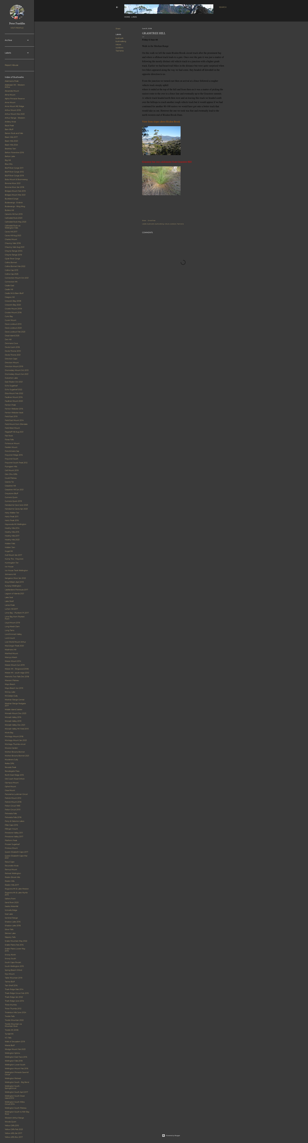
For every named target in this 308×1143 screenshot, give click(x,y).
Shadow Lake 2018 (13, 926)
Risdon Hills (9, 881)
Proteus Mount (11, 848)
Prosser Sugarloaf (12, 844)
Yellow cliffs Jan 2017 (13, 1133)
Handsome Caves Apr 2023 (16, 509)
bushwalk (119, 38)
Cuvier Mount (10, 320)
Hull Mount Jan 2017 (13, 555)
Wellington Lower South (15, 1065)
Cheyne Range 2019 (13, 255)
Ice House (9, 567)
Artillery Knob (10, 122)
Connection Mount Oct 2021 (17, 278)
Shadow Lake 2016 (12, 922)
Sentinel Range (11, 918)
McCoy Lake (10, 692)
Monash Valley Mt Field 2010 (17, 729)
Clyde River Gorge (12, 259)
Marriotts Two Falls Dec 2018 (17, 677)
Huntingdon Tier (12, 563)
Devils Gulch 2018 (12, 347)
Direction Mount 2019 (14, 366)
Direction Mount (12, 363)
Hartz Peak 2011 (11, 516)
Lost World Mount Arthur (15, 642)
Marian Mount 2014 (13, 661)
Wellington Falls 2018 (14, 1061)
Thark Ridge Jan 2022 (14, 997)
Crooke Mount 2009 (13, 309)
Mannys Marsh (11, 657)
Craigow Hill (10, 297)
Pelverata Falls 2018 (13, 817)
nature (118, 44)
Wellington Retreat (13, 1078)
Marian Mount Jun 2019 (15, 665)
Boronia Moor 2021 (13, 183)
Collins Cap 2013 (11, 270)
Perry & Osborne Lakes (14, 821)
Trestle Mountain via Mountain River (13, 1025)
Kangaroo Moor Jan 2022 (15, 578)
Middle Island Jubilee (13, 709)
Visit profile (17, 28)
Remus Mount (11, 869)
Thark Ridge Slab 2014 (14, 989)
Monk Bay (9, 733)
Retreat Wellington (13, 873)
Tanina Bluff (10, 982)
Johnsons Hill (10, 574)
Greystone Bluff (11, 493)
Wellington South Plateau (15, 1108)
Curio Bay (9, 316)
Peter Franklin (17, 23)
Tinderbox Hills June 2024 (15, 1012)
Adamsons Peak (12, 81)
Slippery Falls (10, 937)
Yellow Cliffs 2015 (12, 1125)
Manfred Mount (11, 653)
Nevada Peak (10, 767)
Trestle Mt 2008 (11, 1030)
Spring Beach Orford (13, 970)
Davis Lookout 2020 (13, 328)
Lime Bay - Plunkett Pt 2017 (17, 613)
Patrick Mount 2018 (13, 802)
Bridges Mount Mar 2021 (15, 195)
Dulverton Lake (11, 378)
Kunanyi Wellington (13, 586)
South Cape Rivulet (13, 962)
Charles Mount (11, 239)
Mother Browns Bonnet (15, 752)
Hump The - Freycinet (14, 559)
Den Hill (8, 339)
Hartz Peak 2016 (12, 520)
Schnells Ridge (11, 910)
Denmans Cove (11, 343)
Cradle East (9, 286)
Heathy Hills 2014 (12, 528)
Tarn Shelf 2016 (11, 985)
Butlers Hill (9, 210)
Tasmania (120, 51)
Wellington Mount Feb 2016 (16, 1068)
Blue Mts (8, 164)
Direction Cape (11, 359)
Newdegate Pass (12, 771)
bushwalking (121, 41)
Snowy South (10, 958)
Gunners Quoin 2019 (13, 501)
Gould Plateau (11, 478)
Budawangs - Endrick (14, 203)
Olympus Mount (12, 783)
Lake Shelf (9, 601)
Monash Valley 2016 (13, 717)
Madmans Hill (10, 650)
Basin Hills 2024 (11, 145)
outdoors (119, 48)
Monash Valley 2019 (13, 721)
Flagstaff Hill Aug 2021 (14, 432)
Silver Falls (9, 929)
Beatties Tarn (10, 149)
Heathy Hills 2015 (12, 532)
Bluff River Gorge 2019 (14, 176)
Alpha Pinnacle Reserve (15, 99)
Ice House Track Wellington (16, 570)
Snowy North (10, 955)
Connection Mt (11, 282)
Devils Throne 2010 (13, 351)
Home (127, 17)
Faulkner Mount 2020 (14, 401)
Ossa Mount (10, 790)
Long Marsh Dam (12, 626)
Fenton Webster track (14, 413)
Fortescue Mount (12, 443)
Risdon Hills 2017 (12, 885)
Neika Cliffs (9, 763)
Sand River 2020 (12, 902)
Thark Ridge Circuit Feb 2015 (17, 993)
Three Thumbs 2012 (13, 1009)
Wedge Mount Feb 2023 (15, 1049)
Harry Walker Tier (12, 513)
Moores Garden (11, 748)
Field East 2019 (11, 416)
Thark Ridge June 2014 (14, 1001)
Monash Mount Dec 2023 (15, 713)
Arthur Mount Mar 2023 (15, 114)
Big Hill (8, 160)
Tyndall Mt (9, 1034)
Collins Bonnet (11, 262)
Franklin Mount (11, 447)
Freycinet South (11, 459)
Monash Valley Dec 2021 (15, 725)
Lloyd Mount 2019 (12, 623)
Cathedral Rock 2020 (13, 218)
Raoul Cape (9, 862)
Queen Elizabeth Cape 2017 (16, 852)
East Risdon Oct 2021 (14, 382)
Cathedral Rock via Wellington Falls (12, 227)
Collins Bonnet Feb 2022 (15, 266)
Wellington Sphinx (12, 1053)
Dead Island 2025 (12, 336)
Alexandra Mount (12, 91)
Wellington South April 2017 (16, 1092)
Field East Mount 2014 (14, 420)
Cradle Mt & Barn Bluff (14, 293)
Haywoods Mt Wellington (15, 524)
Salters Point (10, 899)
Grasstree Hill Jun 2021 (14, 490)
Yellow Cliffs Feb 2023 (14, 1129)
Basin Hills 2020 (11, 141)
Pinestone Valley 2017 (14, 837)
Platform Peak (11, 840)
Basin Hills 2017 (11, 137)
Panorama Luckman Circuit (16, 794)
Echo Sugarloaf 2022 (13, 389)
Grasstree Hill (10, 486)
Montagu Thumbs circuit (15, 744)
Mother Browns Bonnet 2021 (17, 756)
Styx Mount (10, 974)
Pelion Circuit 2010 (12, 810)
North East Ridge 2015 (14, 775)
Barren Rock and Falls (14, 133)
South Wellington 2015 (14, 966)
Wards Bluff (10, 1045)
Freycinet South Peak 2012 (16, 463)
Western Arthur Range (14, 1118)
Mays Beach (10, 684)
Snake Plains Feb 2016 (14, 945)
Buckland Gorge (11, 199)
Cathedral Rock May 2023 (15, 222)
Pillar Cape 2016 (11, 825)
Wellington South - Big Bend (17, 1082)
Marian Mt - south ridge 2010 (17, 673)
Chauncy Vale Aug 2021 (14, 247)
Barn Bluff (9, 129)
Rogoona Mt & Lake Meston (17, 889)
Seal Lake (9, 914)
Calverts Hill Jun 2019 (13, 214)
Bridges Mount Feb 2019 (15, 191)
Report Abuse (11, 65)
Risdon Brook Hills (12, 877)
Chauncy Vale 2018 (13, 243)
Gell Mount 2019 (12, 470)
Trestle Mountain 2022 (14, 1020)
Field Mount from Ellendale (16, 424)
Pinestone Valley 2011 (14, 833)
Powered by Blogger (173, 1135)
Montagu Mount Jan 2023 (16, 740)
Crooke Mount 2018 (13, 312)
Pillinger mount (11, 829)
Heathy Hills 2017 (12, 536)
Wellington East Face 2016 (16, 1057)
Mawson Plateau (12, 680)
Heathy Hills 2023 (12, 540)
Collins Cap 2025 (11, 274)
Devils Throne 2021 (13, 355)
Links (134, 17)
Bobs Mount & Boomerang (16, 179)
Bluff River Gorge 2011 (14, 168)
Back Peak (9, 126)
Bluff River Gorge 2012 (14, 172)
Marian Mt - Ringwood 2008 (17, 669)
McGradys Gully (11, 696)
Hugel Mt (9, 551)
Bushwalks (137, 7)
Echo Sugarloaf (11, 386)
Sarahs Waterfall (11, 906)
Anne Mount (10, 102)
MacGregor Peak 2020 (14, 646)
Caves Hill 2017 (11, 232)
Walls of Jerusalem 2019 (15, 1042)
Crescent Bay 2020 (13, 305)
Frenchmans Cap (12, 451)
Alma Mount (10, 95)
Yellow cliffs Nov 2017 (14, 1137)
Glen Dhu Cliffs (11, 474)
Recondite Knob (12, 866)
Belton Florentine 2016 (14, 152)
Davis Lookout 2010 (13, 324)
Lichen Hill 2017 (11, 609)
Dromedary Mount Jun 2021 (16, 374)
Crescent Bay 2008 (13, 301)
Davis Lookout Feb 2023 (15, 332)
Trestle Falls (10, 1016)
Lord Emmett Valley (13, 634)
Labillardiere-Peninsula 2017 (16, 590)
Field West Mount (12, 428)
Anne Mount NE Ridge (14, 106)
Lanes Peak (10, 605)
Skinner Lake (10, 933)
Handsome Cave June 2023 (16, 505)
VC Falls (8, 1038)
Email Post (151, 220)
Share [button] (118, 29)
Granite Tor (9, 482)
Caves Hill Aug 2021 (13, 235)
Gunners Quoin (11, 497)
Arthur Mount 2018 (13, 110)
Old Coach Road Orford (14, 779)
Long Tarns (9, 630)
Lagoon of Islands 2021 (14, 593)
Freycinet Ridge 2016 (14, 455)
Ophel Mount (10, 786)
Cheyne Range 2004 (13, 251)
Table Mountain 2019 (13, 978)
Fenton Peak (10, 405)
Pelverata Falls (11, 813)
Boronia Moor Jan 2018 (14, 187)
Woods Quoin (10, 1122)
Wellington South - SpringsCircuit (13, 1087)
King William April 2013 (14, 582)
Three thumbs (11, 1005)
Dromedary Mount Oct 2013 (17, 370)
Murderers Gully (11, 760)
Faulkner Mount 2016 (13, 397)
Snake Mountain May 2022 (16, 941)
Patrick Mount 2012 (13, 798)
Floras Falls (9, 440)
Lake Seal (9, 597)
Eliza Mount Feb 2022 (14, 393)
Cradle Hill (9, 289)
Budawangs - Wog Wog (15, 206)
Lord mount (10, 638)
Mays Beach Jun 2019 (14, 688)
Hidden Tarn (10, 547)
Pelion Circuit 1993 (12, 806)
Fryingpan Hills (11, 466)
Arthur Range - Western (15, 118)
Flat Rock (9, 436)
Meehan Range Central (14, 700)
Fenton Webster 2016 (14, 409)
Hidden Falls (10, 543)
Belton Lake (10, 156)
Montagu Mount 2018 (14, 736)
